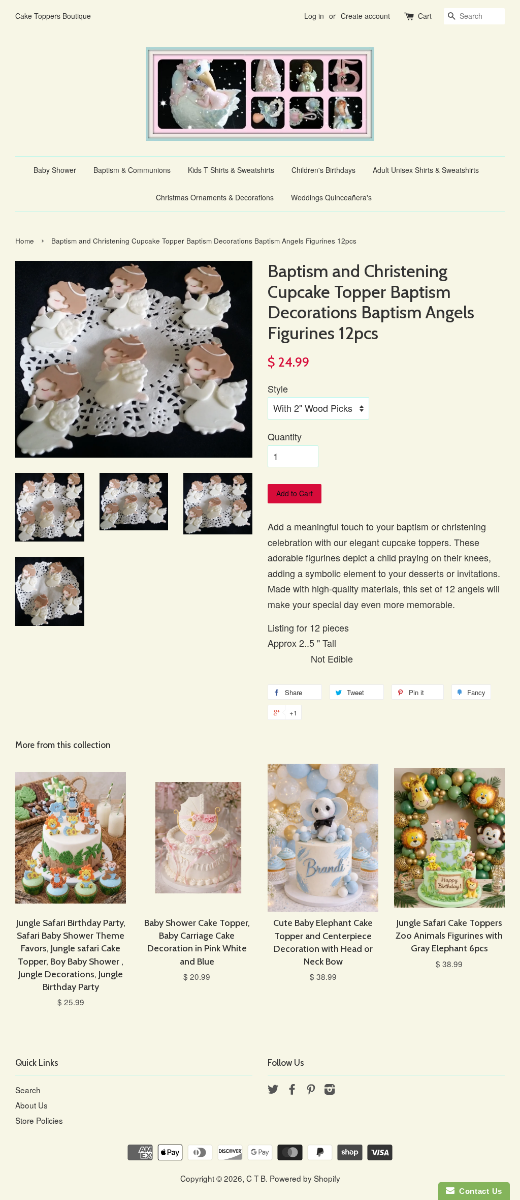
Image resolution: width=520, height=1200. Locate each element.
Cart (425, 16)
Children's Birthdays (323, 170)
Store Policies (39, 1120)
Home (24, 241)
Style (278, 388)
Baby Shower (55, 170)
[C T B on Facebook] (292, 1090)
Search (28, 1089)
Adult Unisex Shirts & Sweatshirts (426, 170)
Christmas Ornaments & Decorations (215, 197)
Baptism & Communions (132, 170)
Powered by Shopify (305, 1178)
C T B (256, 1178)
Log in (314, 16)
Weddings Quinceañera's (331, 197)
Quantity (285, 436)
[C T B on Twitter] (273, 1090)
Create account (365, 16)
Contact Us (478, 1191)
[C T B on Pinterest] (310, 1090)
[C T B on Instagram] (329, 1090)
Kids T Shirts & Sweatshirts (231, 170)
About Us (31, 1105)
